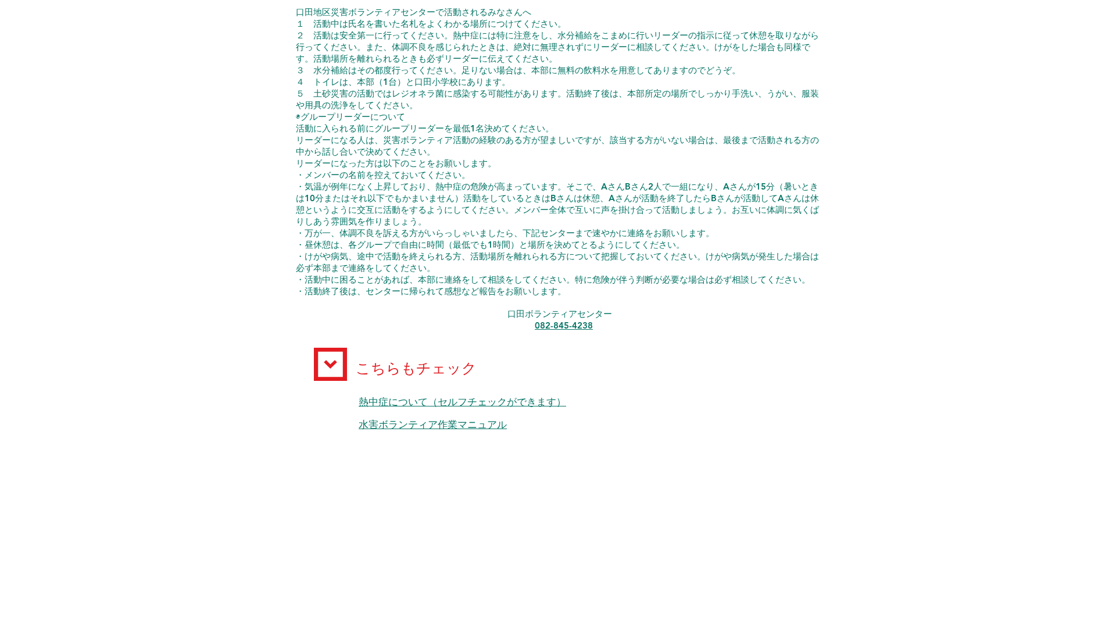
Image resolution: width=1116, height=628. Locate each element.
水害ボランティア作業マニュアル (433, 424)
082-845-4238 (564, 325)
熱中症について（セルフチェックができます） (462, 402)
